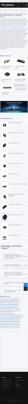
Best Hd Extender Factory (7, 313)
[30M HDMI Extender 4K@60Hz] (4, 125)
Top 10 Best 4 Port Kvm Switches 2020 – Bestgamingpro (12, 291)
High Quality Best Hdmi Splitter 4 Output (10, 309)
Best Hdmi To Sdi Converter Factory (9, 302)
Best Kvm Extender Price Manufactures (10, 326)
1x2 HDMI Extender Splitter (14, 143)
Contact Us (16, 1)
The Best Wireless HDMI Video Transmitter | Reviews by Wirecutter (13, 265)
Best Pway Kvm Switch (10, 26)
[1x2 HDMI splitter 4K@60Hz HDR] (4, 227)
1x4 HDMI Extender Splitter (14, 235)
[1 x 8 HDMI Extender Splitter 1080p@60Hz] (4, 186)
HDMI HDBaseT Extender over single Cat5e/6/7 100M (20, 80)
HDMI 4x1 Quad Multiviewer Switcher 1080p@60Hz (16, 195)
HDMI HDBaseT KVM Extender (6, 80)
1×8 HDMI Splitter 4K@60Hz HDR (5, 93)
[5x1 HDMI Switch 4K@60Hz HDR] (4, 207)
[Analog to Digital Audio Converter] (4, 217)
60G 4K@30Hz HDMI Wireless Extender (5, 67)
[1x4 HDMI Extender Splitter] (4, 237)
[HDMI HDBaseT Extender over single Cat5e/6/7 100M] (20, 74)
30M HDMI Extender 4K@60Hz (14, 122)
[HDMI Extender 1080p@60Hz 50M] (4, 155)
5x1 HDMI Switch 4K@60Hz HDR (15, 204)
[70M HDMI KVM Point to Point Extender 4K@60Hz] (20, 85)
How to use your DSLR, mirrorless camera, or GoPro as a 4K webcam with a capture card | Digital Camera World (13, 274)
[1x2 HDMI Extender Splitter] (4, 145)
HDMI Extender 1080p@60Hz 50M (15, 153)
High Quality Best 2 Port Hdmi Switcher (10, 299)
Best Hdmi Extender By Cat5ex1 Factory (10, 319)
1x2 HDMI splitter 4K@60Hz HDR (15, 225)
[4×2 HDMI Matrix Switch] (4, 176)
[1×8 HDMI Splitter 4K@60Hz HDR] (7, 87)
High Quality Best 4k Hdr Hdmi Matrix (10, 323)
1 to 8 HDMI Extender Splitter (19, 67)
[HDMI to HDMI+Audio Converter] (4, 166)
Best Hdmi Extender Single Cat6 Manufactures (12, 316)
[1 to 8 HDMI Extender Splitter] (20, 61)
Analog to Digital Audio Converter (15, 214)
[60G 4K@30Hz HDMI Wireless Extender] (7, 61)
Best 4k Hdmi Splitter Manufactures (9, 306)
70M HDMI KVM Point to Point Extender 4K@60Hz (20, 89)
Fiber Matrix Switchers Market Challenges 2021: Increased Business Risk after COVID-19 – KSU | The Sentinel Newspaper (13, 256)
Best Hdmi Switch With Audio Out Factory (15, 28)
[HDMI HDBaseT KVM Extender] (7, 74)
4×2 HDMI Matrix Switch (13, 173)
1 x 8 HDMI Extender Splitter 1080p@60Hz (17, 184)
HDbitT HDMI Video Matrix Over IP (15, 132)
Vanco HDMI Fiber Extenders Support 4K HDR (13, 283)
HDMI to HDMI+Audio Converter (15, 163)
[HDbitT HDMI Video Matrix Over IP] (4, 135)
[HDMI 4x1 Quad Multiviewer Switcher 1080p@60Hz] (4, 196)
